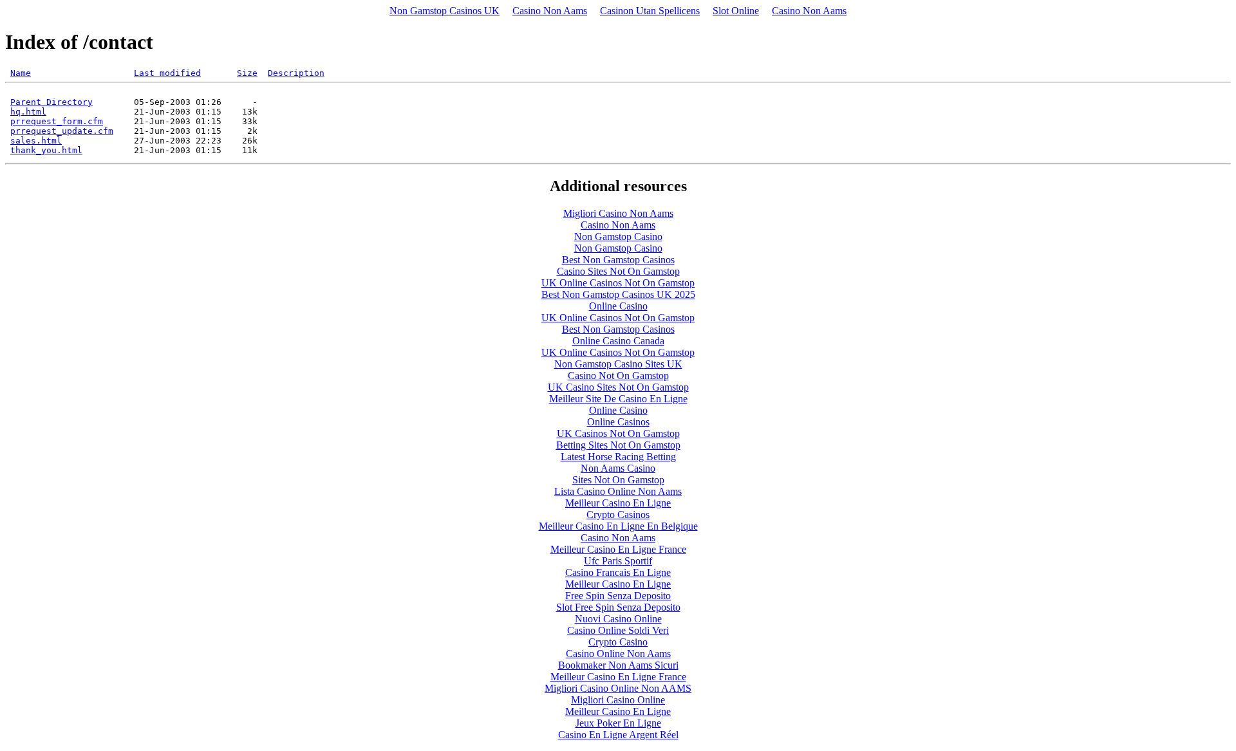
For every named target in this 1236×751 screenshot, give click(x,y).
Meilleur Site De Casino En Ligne (618, 398)
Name (20, 73)
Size (247, 73)
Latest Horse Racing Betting (618, 456)
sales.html (36, 140)
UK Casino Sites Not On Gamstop (618, 387)
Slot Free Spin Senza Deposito (618, 607)
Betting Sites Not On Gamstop (618, 445)
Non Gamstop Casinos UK (444, 10)
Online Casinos (618, 421)
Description (296, 73)
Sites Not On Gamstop (618, 479)
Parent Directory (51, 102)
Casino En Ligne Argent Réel (618, 734)
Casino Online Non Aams (618, 653)
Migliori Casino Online (618, 699)
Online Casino (618, 306)
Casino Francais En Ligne (618, 572)
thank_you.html (46, 150)
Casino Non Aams (549, 10)
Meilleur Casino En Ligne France (618, 549)
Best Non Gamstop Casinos (618, 259)
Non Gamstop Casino (618, 236)
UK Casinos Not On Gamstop (618, 433)
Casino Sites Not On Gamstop (618, 271)
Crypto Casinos (618, 514)
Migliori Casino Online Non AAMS (618, 688)
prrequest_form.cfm (56, 121)
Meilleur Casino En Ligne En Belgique (618, 526)
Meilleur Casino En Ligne (618, 502)
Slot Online (736, 10)
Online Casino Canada (618, 340)
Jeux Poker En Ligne (618, 723)
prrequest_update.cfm (61, 131)
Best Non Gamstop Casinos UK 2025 (618, 294)
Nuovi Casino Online (618, 618)
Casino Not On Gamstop (618, 375)
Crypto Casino (618, 641)
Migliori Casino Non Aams (618, 213)
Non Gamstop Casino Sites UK (618, 363)
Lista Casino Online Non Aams (618, 491)
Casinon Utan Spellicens (650, 10)
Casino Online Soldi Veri (618, 630)
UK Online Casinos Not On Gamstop (618, 282)
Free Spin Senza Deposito (618, 595)
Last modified (167, 73)
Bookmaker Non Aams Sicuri (618, 665)
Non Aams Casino (618, 468)
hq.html (28, 111)
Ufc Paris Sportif (618, 560)
